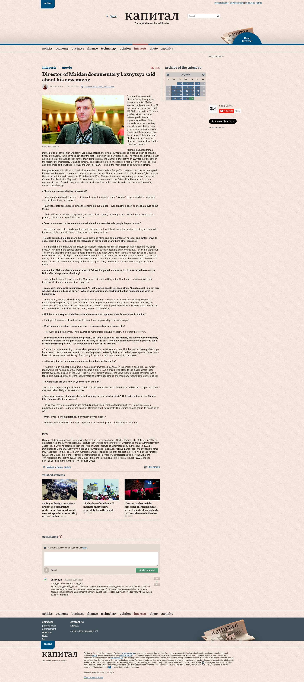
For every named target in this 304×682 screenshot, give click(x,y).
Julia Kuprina (56, 87)
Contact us (250, 3)
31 (193, 98)
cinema (59, 467)
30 (187, 98)
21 (175, 94)
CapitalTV (167, 48)
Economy (62, 48)
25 (198, 94)
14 (175, 91)
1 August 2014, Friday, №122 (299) (99, 87)
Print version (154, 467)
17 (193, 91)
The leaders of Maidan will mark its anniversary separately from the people (98, 506)
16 (187, 91)
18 (198, 91)
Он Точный (56, 580)
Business (78, 48)
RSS (157, 68)
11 (198, 87)
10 (193, 87)
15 (181, 91)
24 (193, 94)
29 (181, 98)
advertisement (237, 3)
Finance (92, 48)
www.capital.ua (128, 653)
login (84, 548)
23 (187, 94)
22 (181, 94)
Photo (154, 48)
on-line (48, 3)
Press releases (221, 3)
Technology (109, 48)
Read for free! (247, 40)
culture (67, 467)
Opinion (125, 48)
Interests (140, 48)
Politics (47, 48)
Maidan (50, 467)
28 (175, 98)
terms (259, 3)
